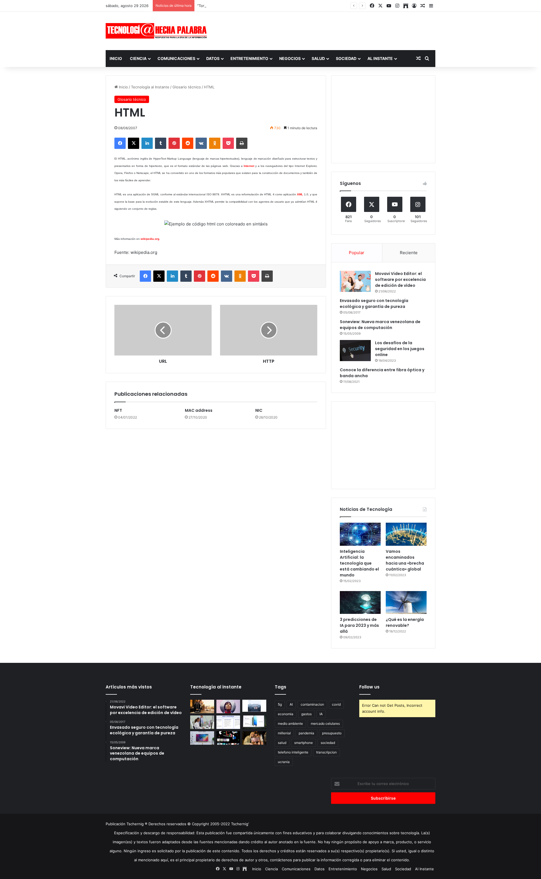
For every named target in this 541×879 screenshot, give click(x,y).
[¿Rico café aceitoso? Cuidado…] (202, 706)
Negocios (290, 58)
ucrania (284, 762)
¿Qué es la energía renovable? (405, 622)
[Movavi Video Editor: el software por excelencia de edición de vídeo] (355, 281)
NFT (118, 410)
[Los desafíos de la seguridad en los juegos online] (355, 350)
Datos (212, 58)
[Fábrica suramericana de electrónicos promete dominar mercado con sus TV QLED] (202, 738)
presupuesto (332, 733)
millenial (284, 733)
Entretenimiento (249, 58)
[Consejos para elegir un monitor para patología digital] (202, 722)
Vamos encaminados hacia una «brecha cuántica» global (405, 560)
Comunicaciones (176, 58)
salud (282, 743)
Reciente (409, 252)
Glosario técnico (186, 87)
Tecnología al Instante (150, 87)
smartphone (303, 743)
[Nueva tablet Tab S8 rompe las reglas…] (254, 738)
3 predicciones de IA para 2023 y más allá (359, 625)
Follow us (369, 687)
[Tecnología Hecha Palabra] (158, 31)
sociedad (328, 743)
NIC (258, 410)
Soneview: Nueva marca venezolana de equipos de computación (380, 324)
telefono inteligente (293, 752)
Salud (318, 58)
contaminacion (312, 704)
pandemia (306, 733)
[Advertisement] (326, 30)
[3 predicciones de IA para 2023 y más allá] (360, 602)
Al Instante (380, 58)
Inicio (116, 58)
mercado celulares (325, 723)
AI (291, 704)
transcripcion (326, 752)
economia (285, 714)
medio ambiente (290, 723)
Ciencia (138, 58)
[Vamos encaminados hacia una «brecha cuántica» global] (406, 534)
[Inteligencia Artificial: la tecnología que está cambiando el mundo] (360, 534)
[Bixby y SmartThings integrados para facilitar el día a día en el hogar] (228, 722)
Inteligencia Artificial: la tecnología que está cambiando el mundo (359, 563)
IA (321, 714)
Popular (356, 252)
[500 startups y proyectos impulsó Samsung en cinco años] (228, 738)
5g (280, 704)
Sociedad (346, 58)
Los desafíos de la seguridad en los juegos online (399, 348)
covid (336, 704)
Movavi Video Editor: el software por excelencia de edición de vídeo (400, 279)
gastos (306, 714)
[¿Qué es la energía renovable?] (406, 602)
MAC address (198, 410)
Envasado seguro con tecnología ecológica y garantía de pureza (374, 303)
